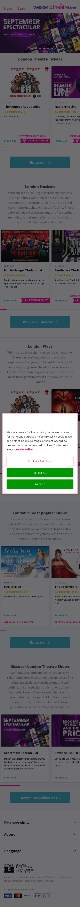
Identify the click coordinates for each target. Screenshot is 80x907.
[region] (40, 453)
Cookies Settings (40, 461)
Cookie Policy (23, 449)
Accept (40, 484)
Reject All (40, 473)
